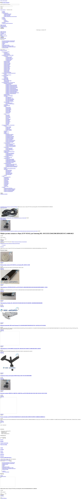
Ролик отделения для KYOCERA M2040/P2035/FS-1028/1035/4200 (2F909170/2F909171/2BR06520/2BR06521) (22, 416)
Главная (1, 206)
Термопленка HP (9, 154)
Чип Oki (7, 118)
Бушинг (5, 125)
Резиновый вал (6, 133)
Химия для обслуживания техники (9, 168)
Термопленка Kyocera (9, 155)
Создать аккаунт (5, 2)
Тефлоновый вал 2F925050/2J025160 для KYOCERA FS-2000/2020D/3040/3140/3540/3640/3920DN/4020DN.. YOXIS (23, 287)
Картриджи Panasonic (7, 72)
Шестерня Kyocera (9, 172)
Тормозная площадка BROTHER (11, 164)
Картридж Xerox (7, 68)
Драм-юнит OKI (8, 57)
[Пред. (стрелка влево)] (0, 497)
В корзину (2, 494)
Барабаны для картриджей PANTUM (12, 90)
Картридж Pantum (7, 64)
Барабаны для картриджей (8, 83)
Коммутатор (6, 78)
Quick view (2, 269)
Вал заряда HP (8, 97)
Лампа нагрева (6, 131)
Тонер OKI (6, 180)
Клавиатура (6, 77)
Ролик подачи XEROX (9, 149)
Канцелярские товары (5, 51)
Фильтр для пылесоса (7, 74)
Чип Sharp (7, 122)
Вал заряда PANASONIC (10, 99)
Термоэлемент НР (9, 157)
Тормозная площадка (7, 163)
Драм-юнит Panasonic (9, 58)
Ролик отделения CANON (10, 143)
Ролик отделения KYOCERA (11, 145)
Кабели (5, 76)
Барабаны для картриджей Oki (11, 88)
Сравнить (2, 262)
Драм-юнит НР (8, 60)
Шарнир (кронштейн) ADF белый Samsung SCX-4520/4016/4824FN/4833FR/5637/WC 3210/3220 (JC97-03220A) (23, 325)
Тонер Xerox (6, 184)
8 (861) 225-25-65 (3, 25)
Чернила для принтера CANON (9, 189)
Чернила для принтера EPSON (9, 190)
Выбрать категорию (3, 50)
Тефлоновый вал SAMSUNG (10, 161)
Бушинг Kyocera (8, 129)
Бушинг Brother (8, 126)
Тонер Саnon (6, 186)
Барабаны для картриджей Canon (11, 85)
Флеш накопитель (7, 54)
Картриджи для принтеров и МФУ (7, 55)
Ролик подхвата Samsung (10, 141)
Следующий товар (3, 219)
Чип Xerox (7, 123)
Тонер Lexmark (6, 179)
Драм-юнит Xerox (9, 59)
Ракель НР (7, 113)
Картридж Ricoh (6, 65)
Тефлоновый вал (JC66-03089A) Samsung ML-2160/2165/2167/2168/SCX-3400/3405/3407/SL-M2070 (20, 348)
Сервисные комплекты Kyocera (9, 151)
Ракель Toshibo (8, 111)
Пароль (1, 6)
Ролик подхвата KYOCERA (10, 140)
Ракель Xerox (8, 112)
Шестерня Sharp (8, 174)
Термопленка (6, 152)
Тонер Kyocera (6, 178)
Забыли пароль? (3, 9)
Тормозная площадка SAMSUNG (11, 166)
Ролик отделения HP (9, 144)
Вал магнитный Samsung (10, 103)
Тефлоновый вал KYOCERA (10, 160)
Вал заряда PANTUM (9, 100)
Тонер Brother (6, 177)
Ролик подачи (6, 147)
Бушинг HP (8, 128)
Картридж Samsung (7, 66)
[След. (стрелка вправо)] (1, 497)
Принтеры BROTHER (7, 80)
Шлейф (5, 175)
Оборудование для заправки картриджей (8, 73)
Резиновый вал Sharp (9, 137)
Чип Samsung (8, 121)
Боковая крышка (6, 94)
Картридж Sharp (6, 67)
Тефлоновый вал (7, 158)
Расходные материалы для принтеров (9, 206)
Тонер (3, 176)
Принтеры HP (6, 81)
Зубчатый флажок (7, 105)
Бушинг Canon (8, 127)
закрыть (1, 475)
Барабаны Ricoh (8, 84)
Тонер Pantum (6, 181)
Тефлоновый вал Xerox (10, 162)
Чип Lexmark (8, 117)
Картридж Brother (7, 61)
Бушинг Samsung (9, 130)
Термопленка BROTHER (10, 153)
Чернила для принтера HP (8, 191)
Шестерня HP (8, 171)
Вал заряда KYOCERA (10, 98)
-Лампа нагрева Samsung (10, 159)
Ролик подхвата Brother (10, 138)
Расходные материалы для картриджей (8, 82)
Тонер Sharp (6, 183)
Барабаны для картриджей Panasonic (12, 89)
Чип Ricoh (7, 120)
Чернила (3, 187)
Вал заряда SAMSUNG (10, 101)
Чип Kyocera (8, 116)
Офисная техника (5, 75)
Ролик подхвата (6, 150)
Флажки (5, 167)
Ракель (5, 106)
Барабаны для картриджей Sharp (11, 91)
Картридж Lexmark (7, 63)
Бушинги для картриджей (8, 95)
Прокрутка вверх (3, 476)
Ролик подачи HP (9, 148)
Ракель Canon (8, 107)
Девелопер (6, 104)
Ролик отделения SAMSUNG (11, 146)
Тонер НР (5, 185)
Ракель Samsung (8, 109)
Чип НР (7, 124)
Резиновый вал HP (9, 135)
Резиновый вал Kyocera (10, 136)
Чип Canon (8, 114)
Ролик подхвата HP (9, 139)
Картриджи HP (6, 70)
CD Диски (6, 52)
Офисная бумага (6, 53)
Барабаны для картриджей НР (11, 93)
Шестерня (5, 169)
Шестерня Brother (9, 170)
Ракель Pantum (8, 108)
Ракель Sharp (8, 110)
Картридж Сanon (7, 69)
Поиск (1, 193)
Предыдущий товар (3, 207)
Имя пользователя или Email (5, 4)
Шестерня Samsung (9, 173)
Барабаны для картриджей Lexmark (11, 87)
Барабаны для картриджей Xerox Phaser (12, 92)
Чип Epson (7, 115)
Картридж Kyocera (7, 62)
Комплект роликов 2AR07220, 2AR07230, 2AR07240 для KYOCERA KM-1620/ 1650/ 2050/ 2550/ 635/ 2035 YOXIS (19, 231)
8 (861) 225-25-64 (3, 32)
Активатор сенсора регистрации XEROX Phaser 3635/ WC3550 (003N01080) (16, 375)
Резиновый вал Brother (9, 134)
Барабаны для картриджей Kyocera (11, 86)
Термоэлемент (6, 156)
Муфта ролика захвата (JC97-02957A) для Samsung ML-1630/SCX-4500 (15, 264)
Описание (4, 245)
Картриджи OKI (6, 71)
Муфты (5, 132)
